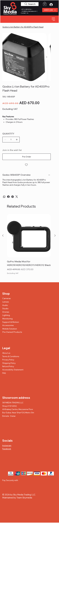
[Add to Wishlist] (26, 165)
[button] (50, 10)
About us (6, 353)
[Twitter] (16, 196)
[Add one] (17, 139)
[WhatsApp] (4, 196)
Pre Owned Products (12, 332)
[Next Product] (55, 235)
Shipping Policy (9, 363)
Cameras (6, 298)
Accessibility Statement (12, 370)
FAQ (4, 373)
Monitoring (7, 318)
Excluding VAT (12, 273)
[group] (29, 246)
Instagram (6, 445)
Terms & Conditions (10, 356)
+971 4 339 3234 (26, 9)
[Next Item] (46, 57)
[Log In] (52, 4)
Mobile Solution (9, 328)
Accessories (8, 325)
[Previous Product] (3, 235)
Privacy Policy (8, 360)
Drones (5, 312)
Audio (5, 305)
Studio (5, 308)
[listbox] (50, 10)
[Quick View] (29, 235)
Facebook (6, 449)
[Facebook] (8, 196)
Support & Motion (10, 322)
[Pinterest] (12, 196)
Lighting (6, 315)
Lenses (5, 302)
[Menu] (53, 19)
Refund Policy (8, 366)
